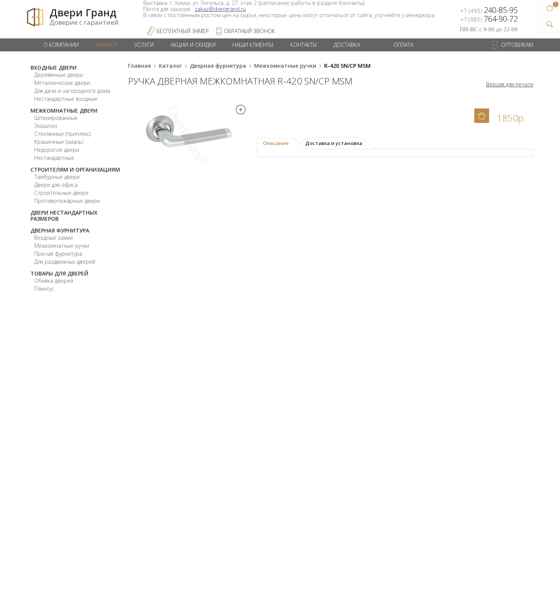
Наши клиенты (253, 44)
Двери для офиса (56, 184)
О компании (61, 44)
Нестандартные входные (66, 98)
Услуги (144, 44)
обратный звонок (249, 31)
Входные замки (53, 237)
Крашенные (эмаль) (58, 141)
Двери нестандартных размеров (64, 215)
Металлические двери (62, 82)
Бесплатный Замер (183, 31)
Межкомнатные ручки (61, 245)
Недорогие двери (56, 149)
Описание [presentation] (276, 143)
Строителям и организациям (75, 169)
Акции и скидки (193, 44)
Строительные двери (61, 192)
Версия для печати (509, 84)
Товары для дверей (59, 273)
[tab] (281, 143)
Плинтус (44, 288)
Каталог (107, 44)
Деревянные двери (58, 74)
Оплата (403, 44)
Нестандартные (54, 157)
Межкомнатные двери (64, 110)
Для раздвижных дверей (64, 261)
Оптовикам (517, 44)
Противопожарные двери (67, 200)
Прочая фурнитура (58, 253)
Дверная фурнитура (59, 230)
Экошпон (45, 125)
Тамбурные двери (57, 176)
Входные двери (53, 67)
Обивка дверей (53, 280)
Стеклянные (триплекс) (62, 133)
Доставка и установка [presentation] (333, 143)
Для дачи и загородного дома (72, 90)
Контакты (303, 44)
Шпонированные (56, 117)
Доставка (347, 44)
